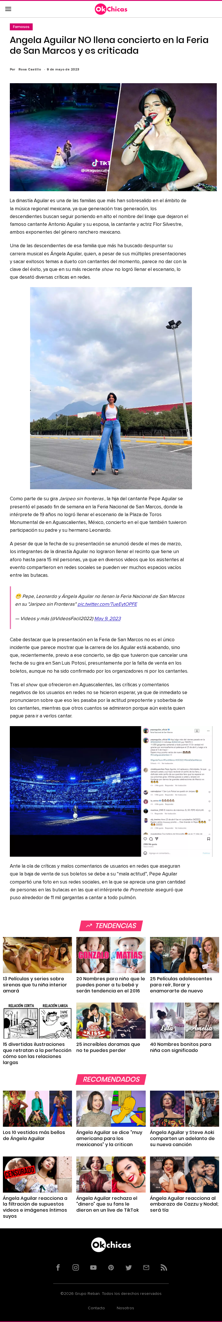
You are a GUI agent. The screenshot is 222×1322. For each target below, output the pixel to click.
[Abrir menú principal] (8, 9)
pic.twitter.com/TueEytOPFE (107, 604)
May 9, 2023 (107, 618)
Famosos (21, 26)
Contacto (96, 1308)
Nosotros (125, 1308)
